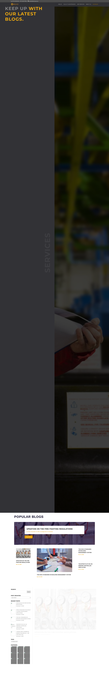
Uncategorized (43, 531)
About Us (88, 4)
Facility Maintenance (69, 4)
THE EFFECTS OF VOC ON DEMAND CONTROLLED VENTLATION (85, 565)
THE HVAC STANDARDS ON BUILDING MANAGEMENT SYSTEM (54, 574)
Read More (28, 537)
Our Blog (95, 4)
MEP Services (80, 4)
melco (29, 531)
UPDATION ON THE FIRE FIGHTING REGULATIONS (50, 529)
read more (37, 636)
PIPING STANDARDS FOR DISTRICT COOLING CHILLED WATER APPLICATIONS (60, 650)
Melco (60, 4)
